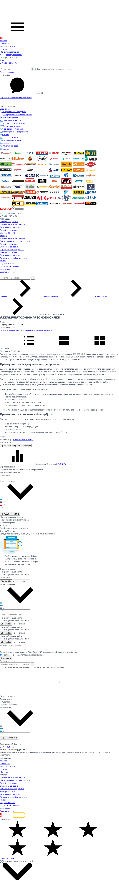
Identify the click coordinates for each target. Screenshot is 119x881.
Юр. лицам (4, 772)
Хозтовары (6, 143)
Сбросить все (23, 439)
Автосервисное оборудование (16, 132)
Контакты (4, 49)
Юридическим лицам (9, 52)
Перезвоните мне (9, 738)
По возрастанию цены (10, 330)
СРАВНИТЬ (61, 464)
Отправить (6, 658)
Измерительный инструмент (14, 111)
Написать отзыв (7, 858)
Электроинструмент (12, 126)
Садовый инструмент (12, 140)
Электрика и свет (10, 146)
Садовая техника (10, 137)
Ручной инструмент (9, 117)
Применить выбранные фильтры (16, 445)
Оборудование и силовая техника (17, 114)
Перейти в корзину (8, 98)
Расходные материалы (13, 129)
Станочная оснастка (12, 120)
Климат (5, 134)
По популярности (45, 330)
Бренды (5, 149)
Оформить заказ (24, 98)
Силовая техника (7, 233)
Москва (5, 60)
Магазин (3, 41)
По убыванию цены (28, 330)
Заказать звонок (7, 72)
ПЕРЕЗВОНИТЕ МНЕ (10, 514)
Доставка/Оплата (7, 46)
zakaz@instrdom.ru (14, 54)
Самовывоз (5, 43)
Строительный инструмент (14, 123)
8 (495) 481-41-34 (9, 63)
